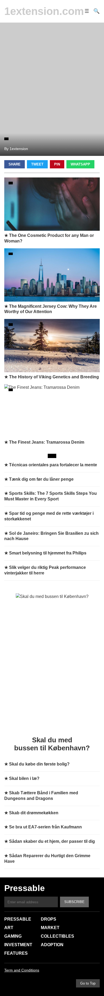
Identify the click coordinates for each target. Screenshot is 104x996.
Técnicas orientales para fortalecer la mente (53, 465)
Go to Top (87, 983)
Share (15, 164)
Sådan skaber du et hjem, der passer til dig (52, 841)
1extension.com (44, 11)
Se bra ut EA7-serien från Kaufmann (45, 827)
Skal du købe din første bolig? (39, 764)
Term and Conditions (21, 970)
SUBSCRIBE (74, 902)
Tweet (37, 164)
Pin (57, 164)
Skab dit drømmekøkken (33, 813)
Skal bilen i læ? (24, 778)
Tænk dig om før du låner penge (41, 479)
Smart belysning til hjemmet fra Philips (47, 553)
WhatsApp (80, 164)
